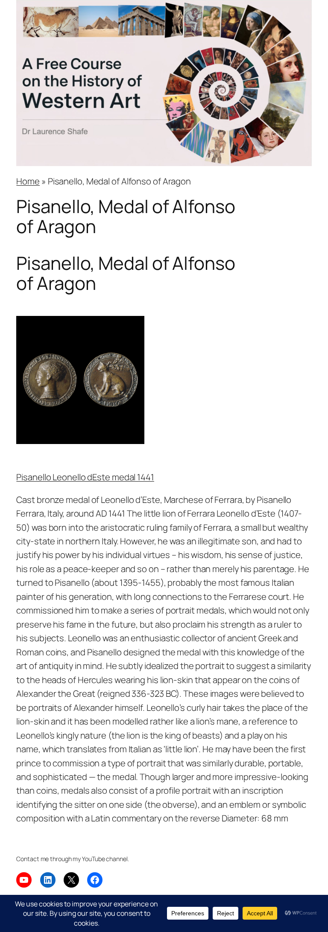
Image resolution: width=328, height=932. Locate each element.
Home (28, 181)
